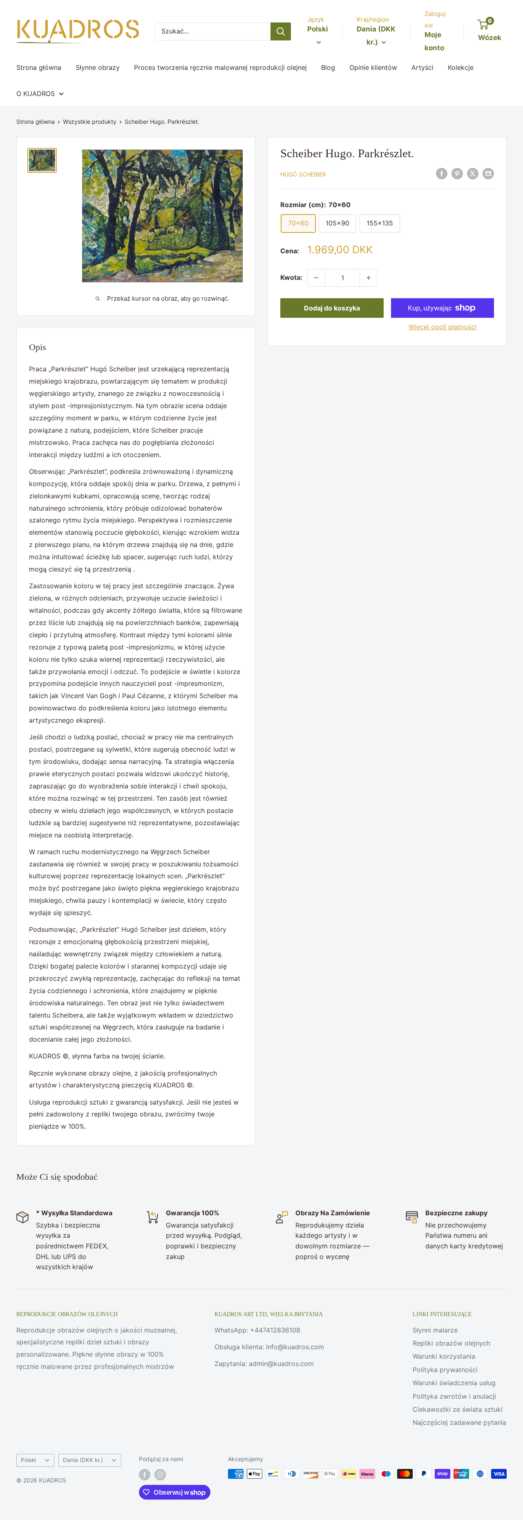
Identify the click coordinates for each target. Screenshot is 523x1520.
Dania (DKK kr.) (83, 1460)
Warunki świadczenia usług (454, 1383)
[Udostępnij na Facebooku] (441, 173)
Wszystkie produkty (89, 121)
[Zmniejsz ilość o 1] (316, 277)
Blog (328, 67)
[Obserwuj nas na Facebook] (144, 1474)
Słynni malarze (435, 1330)
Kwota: (291, 277)
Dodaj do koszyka (332, 308)
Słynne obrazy (98, 67)
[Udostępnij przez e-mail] (488, 173)
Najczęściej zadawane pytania (459, 1422)
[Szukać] (280, 31)
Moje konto (434, 41)
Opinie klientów (373, 67)
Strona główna (38, 67)
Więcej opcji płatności (442, 327)
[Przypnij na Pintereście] (457, 173)
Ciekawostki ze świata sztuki (458, 1409)
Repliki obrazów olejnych (451, 1343)
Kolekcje (461, 67)
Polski (28, 1460)
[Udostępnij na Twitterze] (472, 173)
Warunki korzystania (444, 1356)
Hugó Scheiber (303, 173)
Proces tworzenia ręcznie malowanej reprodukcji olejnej (220, 67)
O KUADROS (35, 93)
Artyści (422, 67)
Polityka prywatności (445, 1370)
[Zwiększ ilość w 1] (368, 277)
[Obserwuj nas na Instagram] (160, 1474)
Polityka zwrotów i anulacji (454, 1396)
